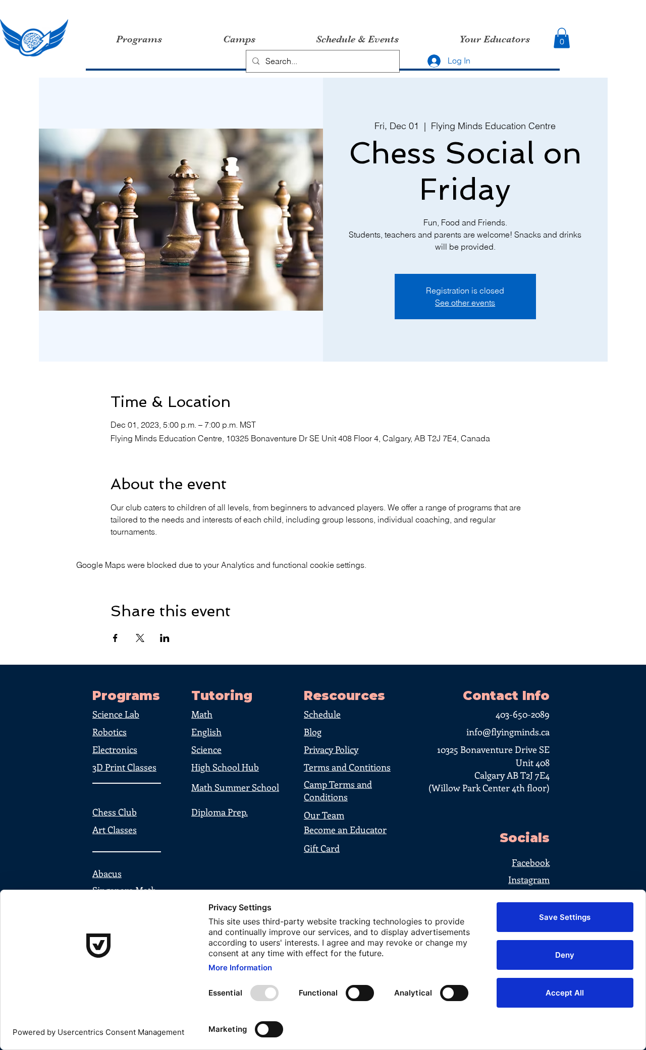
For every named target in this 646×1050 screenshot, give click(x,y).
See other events (465, 303)
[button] (561, 38)
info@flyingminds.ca (508, 732)
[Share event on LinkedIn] (165, 638)
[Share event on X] (140, 638)
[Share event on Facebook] (115, 638)
